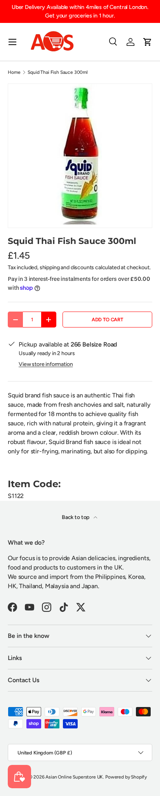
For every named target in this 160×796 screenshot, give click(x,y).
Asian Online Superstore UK (74, 777)
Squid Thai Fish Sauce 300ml (58, 72)
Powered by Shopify (126, 777)
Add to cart (107, 319)
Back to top (76, 517)
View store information (46, 364)
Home (14, 72)
